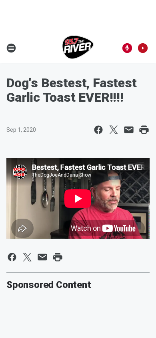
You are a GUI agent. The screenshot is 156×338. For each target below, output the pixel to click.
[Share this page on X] (113, 129)
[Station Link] (78, 48)
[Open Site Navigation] (11, 48)
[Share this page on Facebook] (98, 129)
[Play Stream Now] (143, 48)
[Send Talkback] (127, 48)
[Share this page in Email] (128, 129)
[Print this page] (144, 129)
